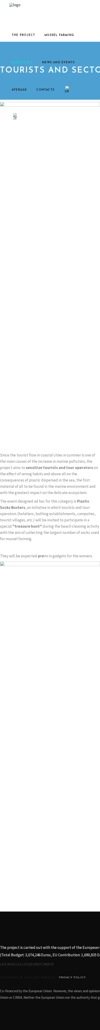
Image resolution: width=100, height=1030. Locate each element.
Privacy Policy (72, 977)
